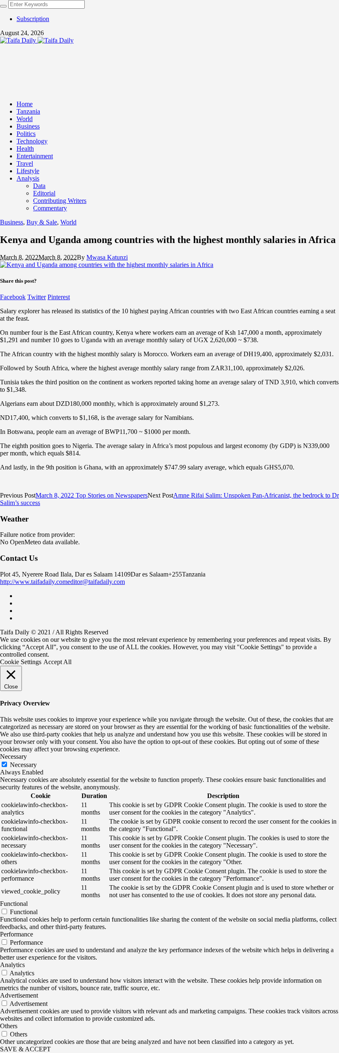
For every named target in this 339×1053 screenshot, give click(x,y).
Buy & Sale (41, 222)
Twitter (36, 296)
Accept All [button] (57, 661)
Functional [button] (14, 903)
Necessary (23, 764)
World (68, 222)
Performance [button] (16, 934)
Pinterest (59, 296)
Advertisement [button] (19, 995)
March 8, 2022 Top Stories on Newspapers (92, 495)
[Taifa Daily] (37, 40)
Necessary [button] (13, 756)
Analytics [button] (12, 964)
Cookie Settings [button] (20, 661)
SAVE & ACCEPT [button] (25, 1049)
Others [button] (8, 1025)
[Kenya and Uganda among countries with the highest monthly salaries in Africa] (106, 264)
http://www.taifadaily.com (33, 581)
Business (11, 222)
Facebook (13, 296)
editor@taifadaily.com (96, 581)
